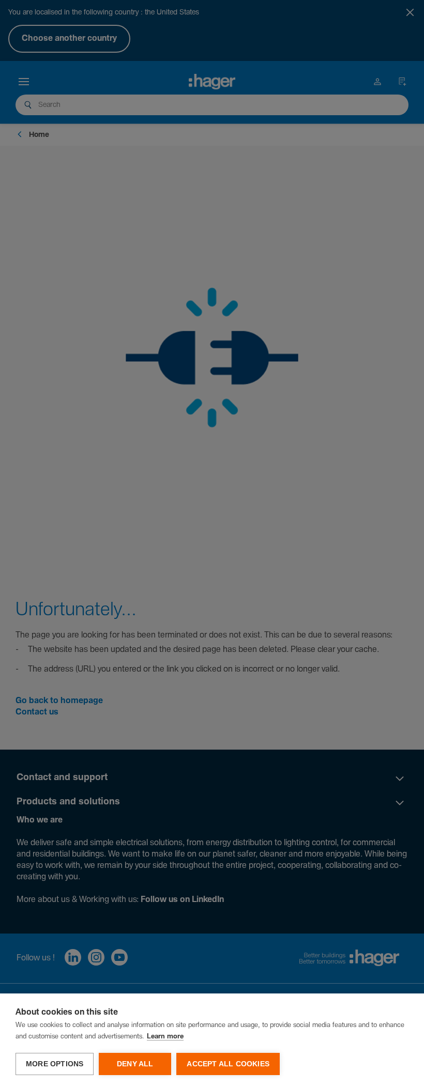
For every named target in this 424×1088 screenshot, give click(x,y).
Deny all (135, 1064)
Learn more (165, 1036)
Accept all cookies (228, 1064)
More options (54, 1064)
